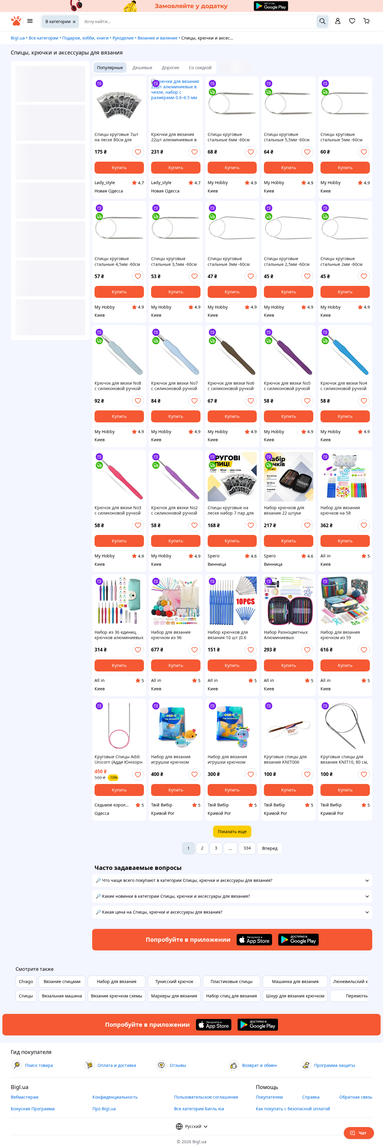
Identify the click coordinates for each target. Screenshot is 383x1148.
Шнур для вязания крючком (295, 996)
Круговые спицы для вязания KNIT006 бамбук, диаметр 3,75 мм (286, 759)
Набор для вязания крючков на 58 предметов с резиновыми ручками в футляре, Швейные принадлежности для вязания (344, 510)
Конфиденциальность (115, 1097)
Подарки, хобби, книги (85, 38)
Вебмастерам (24, 1097)
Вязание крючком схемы (116, 996)
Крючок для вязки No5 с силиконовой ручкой (287, 385)
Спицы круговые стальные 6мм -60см (229, 137)
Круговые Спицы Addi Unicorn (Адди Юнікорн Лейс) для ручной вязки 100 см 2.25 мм (119, 759)
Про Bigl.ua (104, 1108)
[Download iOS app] (254, 940)
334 (247, 848)
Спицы (26, 996)
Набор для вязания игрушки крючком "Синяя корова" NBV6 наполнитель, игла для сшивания (231, 759)
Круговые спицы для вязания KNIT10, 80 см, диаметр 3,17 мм (344, 759)
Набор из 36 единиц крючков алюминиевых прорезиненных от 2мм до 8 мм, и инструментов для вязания (119, 635)
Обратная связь (355, 1097)
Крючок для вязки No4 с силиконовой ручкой (343, 385)
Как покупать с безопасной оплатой (293, 1108)
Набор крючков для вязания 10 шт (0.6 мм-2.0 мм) (228, 635)
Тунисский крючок (174, 981)
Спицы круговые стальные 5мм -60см (341, 137)
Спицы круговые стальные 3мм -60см (229, 261)
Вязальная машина (62, 996)
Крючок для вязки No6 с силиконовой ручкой (231, 385)
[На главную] (16, 24)
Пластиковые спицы (232, 981)
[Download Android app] (298, 940)
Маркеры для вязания (174, 996)
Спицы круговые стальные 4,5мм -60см (117, 261)
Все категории (43, 38)
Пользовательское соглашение (206, 1097)
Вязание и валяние (157, 38)
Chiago (26, 981)
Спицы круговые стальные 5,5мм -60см (286, 137)
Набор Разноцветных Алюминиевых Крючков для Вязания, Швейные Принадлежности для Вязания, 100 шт (287, 635)
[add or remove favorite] (138, 152)
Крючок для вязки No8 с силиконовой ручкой (118, 385)
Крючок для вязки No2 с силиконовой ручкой (174, 510)
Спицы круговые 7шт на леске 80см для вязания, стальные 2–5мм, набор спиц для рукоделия (117, 137)
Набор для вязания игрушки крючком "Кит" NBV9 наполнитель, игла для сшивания (174, 759)
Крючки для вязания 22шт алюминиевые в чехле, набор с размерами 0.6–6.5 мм (174, 137)
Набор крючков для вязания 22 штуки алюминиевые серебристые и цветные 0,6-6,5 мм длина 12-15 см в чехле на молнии (288, 510)
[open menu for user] (338, 21)
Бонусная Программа (33, 1108)
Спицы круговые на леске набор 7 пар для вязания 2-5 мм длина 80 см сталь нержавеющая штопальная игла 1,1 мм (231, 510)
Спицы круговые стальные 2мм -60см (341, 261)
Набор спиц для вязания (231, 996)
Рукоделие (123, 38)
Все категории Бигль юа (199, 1108)
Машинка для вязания (295, 981)
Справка (311, 1097)
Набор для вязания (116, 981)
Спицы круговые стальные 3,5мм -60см (174, 261)
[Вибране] (352, 23)
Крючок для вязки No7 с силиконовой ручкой (174, 385)
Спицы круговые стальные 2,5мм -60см (286, 261)
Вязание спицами (62, 981)
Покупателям (269, 1097)
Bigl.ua (18, 38)
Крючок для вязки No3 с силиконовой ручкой (118, 510)
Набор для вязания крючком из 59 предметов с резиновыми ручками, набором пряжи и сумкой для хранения (343, 635)
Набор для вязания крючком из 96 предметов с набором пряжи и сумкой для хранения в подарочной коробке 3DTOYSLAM (173, 635)
